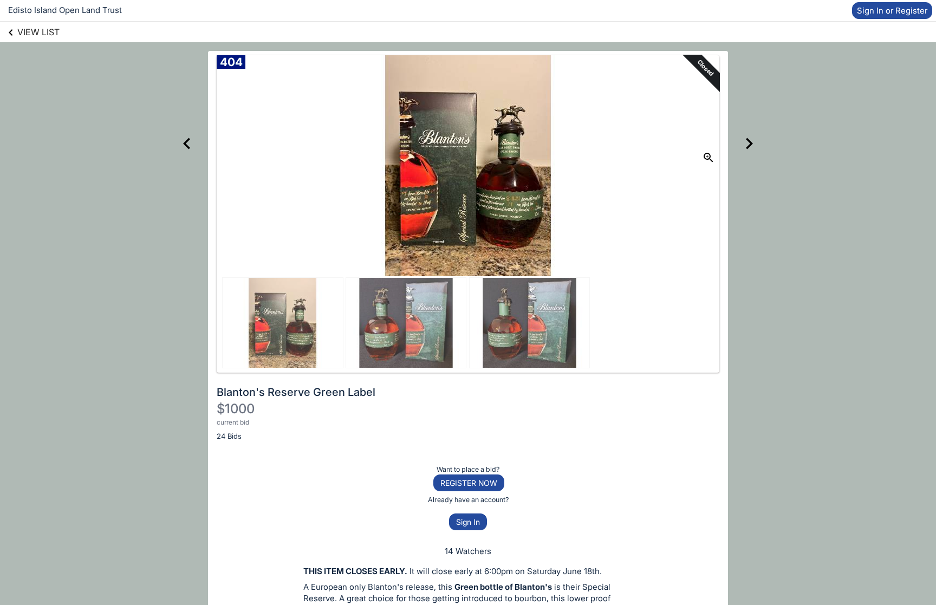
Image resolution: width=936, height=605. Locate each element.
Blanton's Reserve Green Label (296, 392)
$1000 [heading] (236, 409)
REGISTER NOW (468, 482)
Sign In (468, 521)
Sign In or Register (892, 10)
